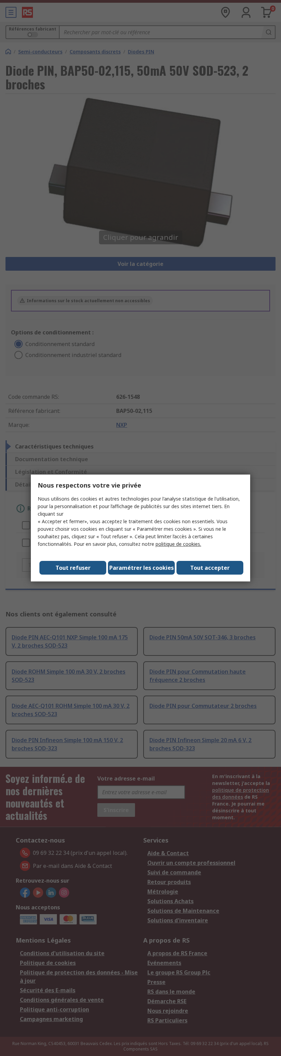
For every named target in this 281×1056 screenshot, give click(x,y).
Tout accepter (210, 568)
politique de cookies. (178, 544)
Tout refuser (73, 568)
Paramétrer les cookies (141, 568)
